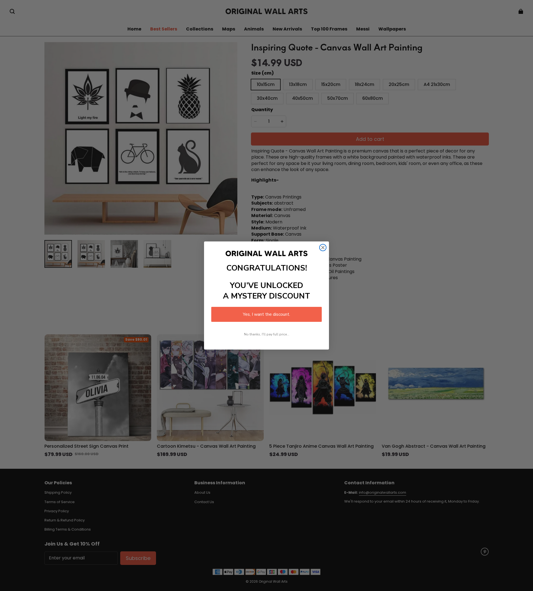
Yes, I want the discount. (266, 314)
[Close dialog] (323, 247)
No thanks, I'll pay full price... (266, 334)
